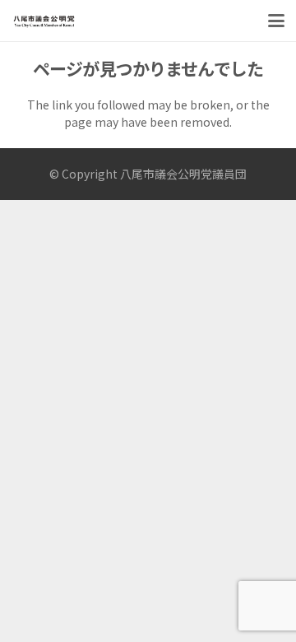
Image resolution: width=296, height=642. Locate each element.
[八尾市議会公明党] (44, 20)
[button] (276, 20)
